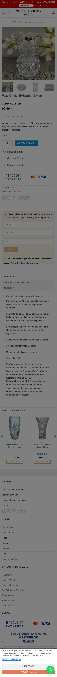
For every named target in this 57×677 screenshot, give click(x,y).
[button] (50, 670)
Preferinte (28, 666)
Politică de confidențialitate (11, 659)
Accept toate (28, 672)
